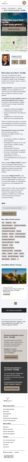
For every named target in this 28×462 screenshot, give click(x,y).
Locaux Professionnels (9, 420)
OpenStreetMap (23, 50)
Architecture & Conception (10, 418)
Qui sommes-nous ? (8, 442)
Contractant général (8, 409)
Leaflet (7, 50)
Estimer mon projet (14, 29)
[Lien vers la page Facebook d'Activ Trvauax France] (12, 456)
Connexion (6, 447)
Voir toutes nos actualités (14, 310)
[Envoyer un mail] (15, 62)
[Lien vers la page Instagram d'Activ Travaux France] (8, 456)
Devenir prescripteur (11, 388)
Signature (5, 427)
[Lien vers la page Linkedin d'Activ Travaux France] (5, 456)
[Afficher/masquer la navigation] (24, 3)
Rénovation (6, 411)
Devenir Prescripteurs (9, 433)
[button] (14, 42)
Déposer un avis (8, 213)
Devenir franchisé (8, 429)
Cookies (16, 452)
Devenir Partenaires (8, 431)
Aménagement (7, 413)
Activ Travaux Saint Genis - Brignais (12, 321)
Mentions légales (8, 452)
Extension (5, 416)
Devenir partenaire (11, 357)
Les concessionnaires (9, 440)
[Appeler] (22, 62)
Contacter (5, 444)
